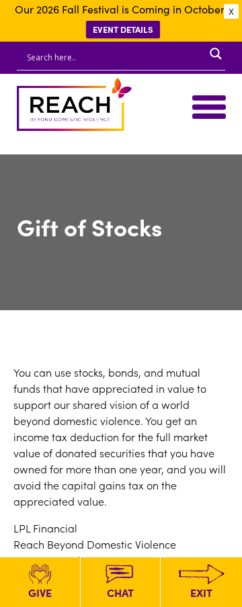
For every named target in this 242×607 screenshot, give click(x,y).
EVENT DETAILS (123, 29)
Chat (120, 592)
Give (40, 592)
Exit (201, 592)
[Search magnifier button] (215, 53)
